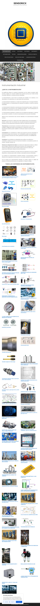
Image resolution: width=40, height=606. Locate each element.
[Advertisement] (20, 13)
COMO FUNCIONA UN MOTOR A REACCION (8, 418)
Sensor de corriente (6, 191)
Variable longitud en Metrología (8, 361)
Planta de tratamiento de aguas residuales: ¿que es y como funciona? (29, 430)
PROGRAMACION (20, 60)
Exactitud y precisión (6, 327)
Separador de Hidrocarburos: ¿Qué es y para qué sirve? (29, 413)
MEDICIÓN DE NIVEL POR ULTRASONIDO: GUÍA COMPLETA (29, 364)
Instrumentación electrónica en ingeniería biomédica (27, 235)
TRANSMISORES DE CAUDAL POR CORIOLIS (9, 475)
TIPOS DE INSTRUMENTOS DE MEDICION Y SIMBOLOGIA (29, 546)
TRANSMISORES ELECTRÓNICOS (28, 526)
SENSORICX (20, 3)
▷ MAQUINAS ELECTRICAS (30, 57)
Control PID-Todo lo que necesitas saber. (10, 284)
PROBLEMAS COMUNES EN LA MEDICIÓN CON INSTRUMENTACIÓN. (9, 296)
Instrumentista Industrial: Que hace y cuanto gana (28, 248)
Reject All (12, 601)
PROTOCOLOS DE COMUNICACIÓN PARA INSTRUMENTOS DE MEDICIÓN (10, 528)
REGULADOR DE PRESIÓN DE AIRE (28, 563)
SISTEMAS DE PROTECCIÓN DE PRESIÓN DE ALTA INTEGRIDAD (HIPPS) (10, 273)
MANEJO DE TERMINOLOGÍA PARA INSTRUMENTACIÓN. (9, 541)
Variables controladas (25, 404)
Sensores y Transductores (26, 219)
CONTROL (13, 51)
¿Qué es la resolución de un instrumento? (26, 174)
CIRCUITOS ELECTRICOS (9, 57)
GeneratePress (26, 604)
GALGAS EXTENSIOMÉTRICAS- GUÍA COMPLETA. (28, 477)
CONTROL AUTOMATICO (32, 54)
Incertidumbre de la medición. (8, 246)
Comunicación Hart (25, 345)
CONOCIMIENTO (34, 51)
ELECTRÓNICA (19, 51)
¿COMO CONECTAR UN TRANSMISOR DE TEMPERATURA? (29, 577)
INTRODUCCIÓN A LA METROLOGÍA (28, 391)
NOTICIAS (14, 54)
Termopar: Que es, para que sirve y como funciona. (10, 390)
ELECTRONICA (26, 51)
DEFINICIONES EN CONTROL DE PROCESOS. (27, 258)
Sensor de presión (24, 201)
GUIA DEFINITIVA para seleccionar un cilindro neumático (28, 299)
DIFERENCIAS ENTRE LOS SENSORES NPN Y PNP (28, 273)
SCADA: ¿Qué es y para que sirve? (9, 403)
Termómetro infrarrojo (25, 334)
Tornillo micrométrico (6, 352)
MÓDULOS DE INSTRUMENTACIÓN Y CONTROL (9, 564)
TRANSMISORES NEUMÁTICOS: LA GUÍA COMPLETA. (29, 504)
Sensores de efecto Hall (26, 188)
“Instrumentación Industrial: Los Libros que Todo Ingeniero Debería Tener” (10, 177)
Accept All (19, 601)
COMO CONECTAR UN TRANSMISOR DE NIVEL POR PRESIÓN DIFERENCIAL (29, 491)
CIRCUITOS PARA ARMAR (19, 57)
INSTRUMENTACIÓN (6, 51)
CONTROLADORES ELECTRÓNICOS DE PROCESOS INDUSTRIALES (29, 449)
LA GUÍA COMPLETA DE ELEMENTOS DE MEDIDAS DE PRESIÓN (10, 317)
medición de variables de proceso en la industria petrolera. (29, 381)
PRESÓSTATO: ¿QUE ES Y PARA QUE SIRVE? (9, 583)
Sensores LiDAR (5, 206)
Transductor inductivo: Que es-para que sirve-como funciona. (10, 379)
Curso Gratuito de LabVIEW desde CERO (29, 514)
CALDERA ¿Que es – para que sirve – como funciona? (28, 462)
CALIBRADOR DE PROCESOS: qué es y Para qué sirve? (10, 502)
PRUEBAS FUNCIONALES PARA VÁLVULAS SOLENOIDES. (27, 286)
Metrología (4, 236)
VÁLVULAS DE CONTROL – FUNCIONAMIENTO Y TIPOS (8, 516)
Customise (6, 601)
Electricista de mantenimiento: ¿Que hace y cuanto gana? (9, 261)
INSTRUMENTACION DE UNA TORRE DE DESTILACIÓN (10, 461)
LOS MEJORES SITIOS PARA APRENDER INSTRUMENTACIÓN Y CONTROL (10, 442)
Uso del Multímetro (6, 223)
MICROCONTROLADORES (21, 54)
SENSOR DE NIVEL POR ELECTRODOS (10, 486)
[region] (12, 599)
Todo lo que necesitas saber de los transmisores (28, 312)
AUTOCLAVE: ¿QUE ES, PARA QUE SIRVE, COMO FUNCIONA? (9, 430)
